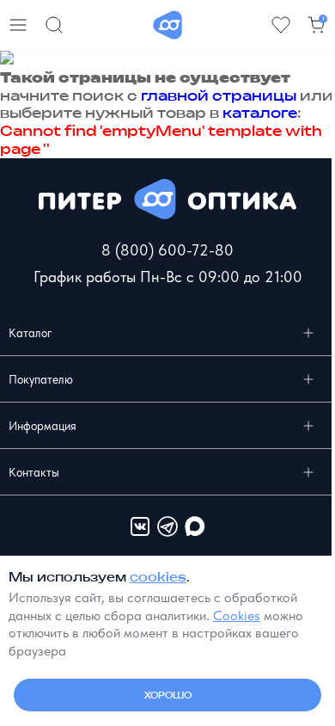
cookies (158, 576)
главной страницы (218, 95)
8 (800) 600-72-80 (167, 250)
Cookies (236, 615)
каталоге (259, 112)
